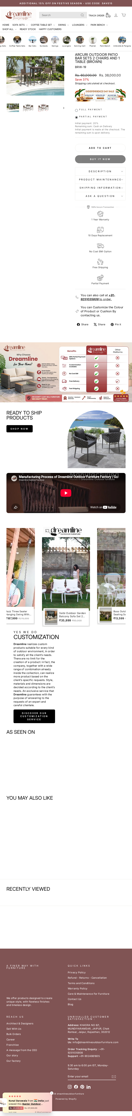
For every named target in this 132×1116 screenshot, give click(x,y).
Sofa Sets (18, 24)
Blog (70, 1004)
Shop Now (19, 428)
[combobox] (63, 15)
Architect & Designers (19, 1023)
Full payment (90, 109)
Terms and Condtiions (81, 983)
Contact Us (74, 999)
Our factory (13, 1060)
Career (10, 1039)
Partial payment (93, 116)
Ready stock (28, 29)
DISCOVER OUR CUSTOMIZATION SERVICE (34, 716)
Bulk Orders (13, 1034)
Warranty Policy (78, 988)
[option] (66, 576)
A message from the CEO (21, 1050)
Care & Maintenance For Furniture (88, 993)
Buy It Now (100, 159)
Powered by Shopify (66, 1099)
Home (5, 24)
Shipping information (100, 187)
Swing (62, 24)
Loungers (78, 24)
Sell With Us (13, 1028)
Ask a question (100, 196)
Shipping (80, 83)
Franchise (12, 1044)
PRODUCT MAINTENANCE (100, 179)
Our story (12, 1055)
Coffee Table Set (41, 24)
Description (100, 171)
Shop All (8, 29)
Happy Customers (50, 29)
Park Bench (98, 24)
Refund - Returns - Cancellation (87, 977)
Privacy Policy (77, 972)
